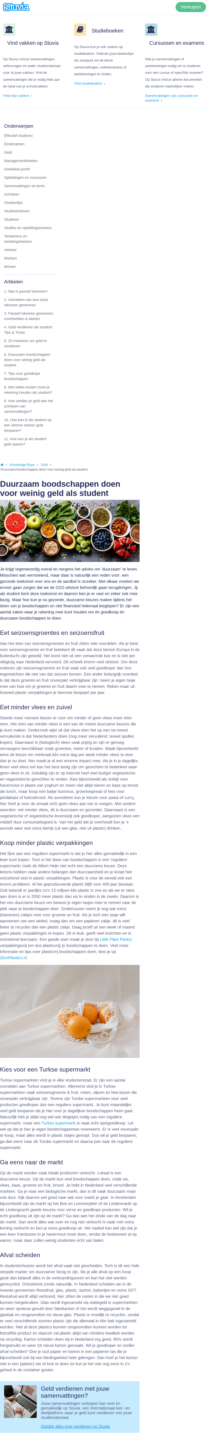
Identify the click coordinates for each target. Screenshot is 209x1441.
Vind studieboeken (88, 83)
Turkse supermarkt (59, 1123)
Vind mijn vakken (16, 96)
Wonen (10, 267)
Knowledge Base (22, 465)
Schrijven (11, 194)
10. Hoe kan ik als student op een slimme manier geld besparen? (27, 425)
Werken (10, 258)
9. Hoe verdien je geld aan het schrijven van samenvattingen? (28, 406)
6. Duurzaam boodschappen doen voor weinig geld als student (27, 359)
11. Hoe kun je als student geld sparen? (25, 441)
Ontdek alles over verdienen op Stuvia (75, 1426)
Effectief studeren (18, 136)
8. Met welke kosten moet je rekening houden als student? (28, 390)
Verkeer (10, 250)
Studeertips (13, 203)
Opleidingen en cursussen (25, 178)
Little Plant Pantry (116, 939)
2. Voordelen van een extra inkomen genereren (26, 302)
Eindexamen (14, 144)
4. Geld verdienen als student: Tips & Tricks (28, 330)
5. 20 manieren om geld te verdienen (25, 343)
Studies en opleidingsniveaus (28, 228)
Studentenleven (17, 211)
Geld (8, 152)
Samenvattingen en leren (24, 186)
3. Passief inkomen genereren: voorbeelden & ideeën (29, 316)
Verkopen (191, 7)
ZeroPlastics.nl (13, 957)
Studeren (11, 219)
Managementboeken (21, 161)
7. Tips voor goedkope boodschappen (22, 376)
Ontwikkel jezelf (17, 169)
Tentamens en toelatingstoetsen (18, 239)
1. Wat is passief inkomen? (26, 291)
